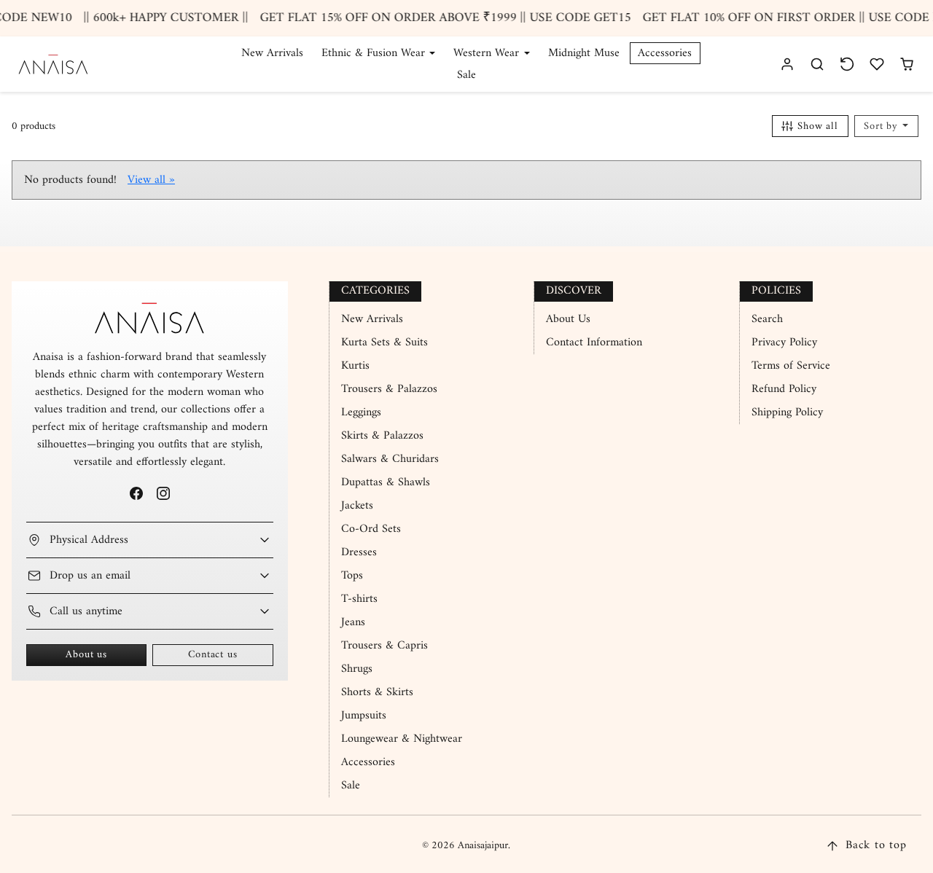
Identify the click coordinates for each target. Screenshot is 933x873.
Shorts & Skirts (377, 692)
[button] (817, 64)
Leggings (361, 412)
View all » (151, 180)
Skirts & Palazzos (382, 436)
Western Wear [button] (488, 53)
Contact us (212, 655)
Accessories (665, 53)
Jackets (357, 506)
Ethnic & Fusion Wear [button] (375, 53)
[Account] (788, 64)
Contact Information (594, 342)
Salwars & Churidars (390, 459)
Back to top (876, 845)
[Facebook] (135, 492)
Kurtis (355, 366)
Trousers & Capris (384, 645)
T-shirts (359, 599)
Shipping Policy (787, 412)
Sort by (882, 126)
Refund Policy (784, 389)
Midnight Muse (584, 53)
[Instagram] (162, 492)
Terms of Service (791, 366)
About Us (568, 319)
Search (767, 319)
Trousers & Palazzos (389, 389)
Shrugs (356, 669)
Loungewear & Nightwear (401, 739)
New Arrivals (272, 53)
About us (86, 655)
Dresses (359, 552)
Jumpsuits (363, 715)
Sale (466, 75)
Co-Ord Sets (371, 529)
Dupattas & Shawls (385, 482)
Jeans (353, 622)
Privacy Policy (784, 342)
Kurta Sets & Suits (384, 342)
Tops (352, 575)
